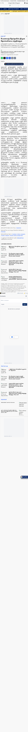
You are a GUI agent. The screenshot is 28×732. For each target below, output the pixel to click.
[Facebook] (7, 58)
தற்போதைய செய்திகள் (13, 8)
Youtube (3, 235)
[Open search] (3, 3)
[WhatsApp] (2, 58)
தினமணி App (20, 238)
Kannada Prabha (13, 0)
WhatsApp (3, 231)
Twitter (18, 234)
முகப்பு (5, 8)
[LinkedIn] (10, 58)
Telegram (7, 235)
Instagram (23, 234)
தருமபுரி (3, 36)
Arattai (15, 235)
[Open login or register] (27, 3)
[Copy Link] (15, 58)
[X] (4, 58)
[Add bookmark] (26, 36)
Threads (11, 235)
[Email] (12, 58)
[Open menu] (1, 3)
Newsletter (18, 228)
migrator (3, 61)
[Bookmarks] (25, 3)
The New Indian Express (5, 0)
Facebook (14, 234)
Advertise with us (8, 33)
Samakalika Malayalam (21, 0)
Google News (20, 235)
